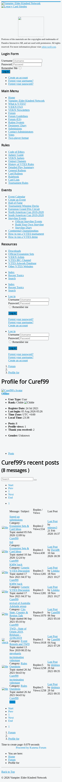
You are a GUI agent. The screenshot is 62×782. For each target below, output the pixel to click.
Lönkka (55, 570)
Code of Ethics (16, 151)
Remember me (20, 307)
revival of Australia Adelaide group (19, 605)
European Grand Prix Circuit (24, 209)
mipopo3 (52, 527)
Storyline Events (17, 218)
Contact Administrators (20, 131)
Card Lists (13, 179)
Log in (6, 71)
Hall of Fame (15, 202)
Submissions (15, 128)
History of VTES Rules (21, 164)
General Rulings (17, 170)
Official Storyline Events (28, 221)
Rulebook (13, 176)
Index (11, 272)
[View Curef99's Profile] (11, 390)
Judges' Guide (16, 154)
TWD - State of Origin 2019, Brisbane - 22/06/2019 (17, 633)
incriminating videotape (16, 659)
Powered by (22, 747)
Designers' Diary (17, 125)
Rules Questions (18, 665)
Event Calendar (16, 196)
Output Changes (17, 161)
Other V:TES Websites (20, 266)
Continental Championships (23, 230)
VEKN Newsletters (19, 110)
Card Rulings (15, 173)
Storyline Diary (23, 227)
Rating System (16, 122)
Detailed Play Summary (21, 167)
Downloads (14, 250)
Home (11, 97)
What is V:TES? (17, 103)
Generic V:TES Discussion (19, 569)
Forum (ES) (14, 119)
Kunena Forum (38, 747)
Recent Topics (16, 275)
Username (6, 60)
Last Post (53, 521)
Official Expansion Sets (21, 254)
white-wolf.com (49, 47)
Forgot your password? (20, 83)
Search (12, 278)
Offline (5, 393)
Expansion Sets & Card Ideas (19, 527)
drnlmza (55, 664)
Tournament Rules (18, 182)
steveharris (15, 653)
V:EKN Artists (16, 257)
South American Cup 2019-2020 (26, 215)
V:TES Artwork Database (22, 263)
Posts (11, 453)
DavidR (55, 549)
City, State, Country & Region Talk (18, 612)
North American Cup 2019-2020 (26, 212)
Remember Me (9, 68)
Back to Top (8, 771)
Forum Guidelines (18, 116)
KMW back (15, 564)
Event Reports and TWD (19, 643)
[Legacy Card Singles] (14, 6)
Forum (12, 113)
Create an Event (17, 199)
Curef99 (13, 538)
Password (7, 64)
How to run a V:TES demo (23, 236)
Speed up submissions (16, 518)
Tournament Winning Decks (23, 205)
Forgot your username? (20, 80)
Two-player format (18, 137)
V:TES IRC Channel (19, 260)
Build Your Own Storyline (29, 224)
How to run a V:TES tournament (26, 233)
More (12, 702)
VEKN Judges (16, 158)
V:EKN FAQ (15, 106)
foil (11, 542)
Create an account (18, 77)
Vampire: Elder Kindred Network (26, 100)
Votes (11, 134)
